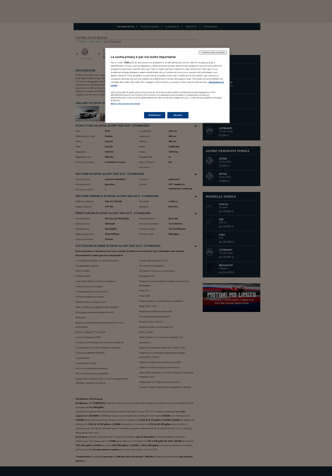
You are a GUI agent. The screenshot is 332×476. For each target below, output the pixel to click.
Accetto (178, 115)
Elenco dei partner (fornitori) (125, 104)
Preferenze (155, 115)
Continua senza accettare (213, 52)
